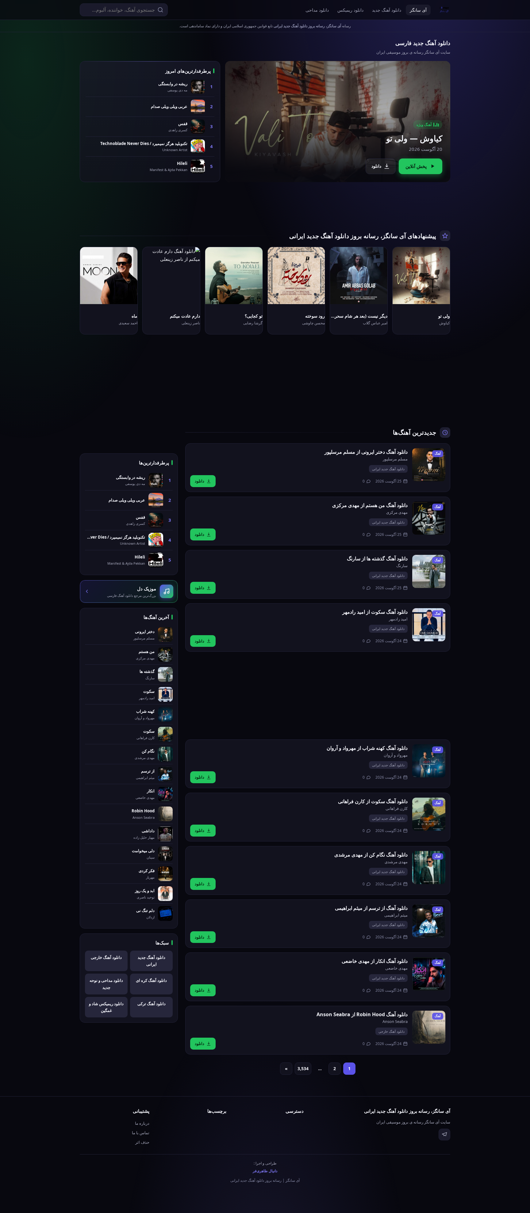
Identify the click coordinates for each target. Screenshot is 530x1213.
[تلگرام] (444, 1134)
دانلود (376, 166)
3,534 (303, 1068)
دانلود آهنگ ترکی (151, 1003)
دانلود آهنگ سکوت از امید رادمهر (375, 611)
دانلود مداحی (317, 10)
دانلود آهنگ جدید (386, 10)
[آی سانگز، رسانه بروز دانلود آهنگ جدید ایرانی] (444, 10)
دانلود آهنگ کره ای (151, 980)
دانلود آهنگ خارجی (391, 1031)
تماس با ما (140, 1132)
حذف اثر (142, 1142)
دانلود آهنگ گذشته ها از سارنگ (377, 558)
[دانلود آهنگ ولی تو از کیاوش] (337, 121)
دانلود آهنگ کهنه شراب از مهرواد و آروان (367, 748)
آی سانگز (418, 10)
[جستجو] (160, 10)
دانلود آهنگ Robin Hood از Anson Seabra (362, 1014)
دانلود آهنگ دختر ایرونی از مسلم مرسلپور (366, 451)
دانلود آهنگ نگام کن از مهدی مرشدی (371, 854)
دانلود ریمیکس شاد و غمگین (106, 1007)
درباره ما (142, 1123)
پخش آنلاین (416, 166)
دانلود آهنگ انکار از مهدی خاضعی (375, 961)
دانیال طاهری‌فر (265, 1170)
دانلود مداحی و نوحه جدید (106, 984)
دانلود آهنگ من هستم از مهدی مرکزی (370, 505)
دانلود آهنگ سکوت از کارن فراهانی (373, 801)
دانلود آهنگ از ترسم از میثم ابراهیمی (371, 908)
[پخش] (440, 294)
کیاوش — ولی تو (414, 138)
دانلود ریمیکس (350, 10)
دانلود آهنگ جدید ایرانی (388, 469)
